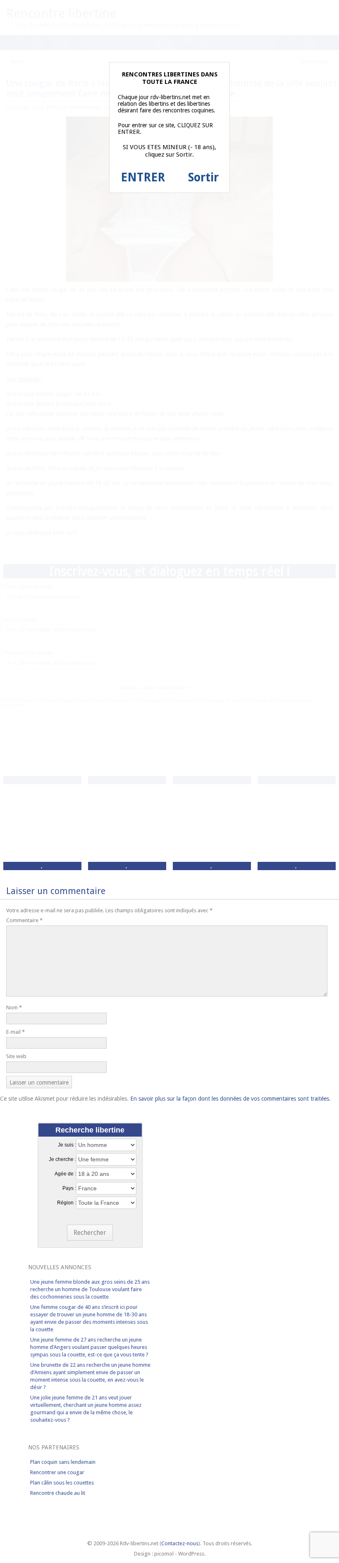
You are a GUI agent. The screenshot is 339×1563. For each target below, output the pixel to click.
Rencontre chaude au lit (57, 1493)
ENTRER (143, 177)
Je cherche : (62, 1159)
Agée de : (65, 1174)
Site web (16, 1056)
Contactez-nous (179, 1543)
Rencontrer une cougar (57, 1472)
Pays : (69, 1188)
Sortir (203, 177)
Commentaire (24, 920)
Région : (66, 1203)
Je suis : (67, 1145)
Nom (14, 1007)
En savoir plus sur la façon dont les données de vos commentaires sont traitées (229, 1098)
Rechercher (90, 1233)
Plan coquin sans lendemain (62, 1462)
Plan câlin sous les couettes (62, 1483)
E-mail (15, 1032)
